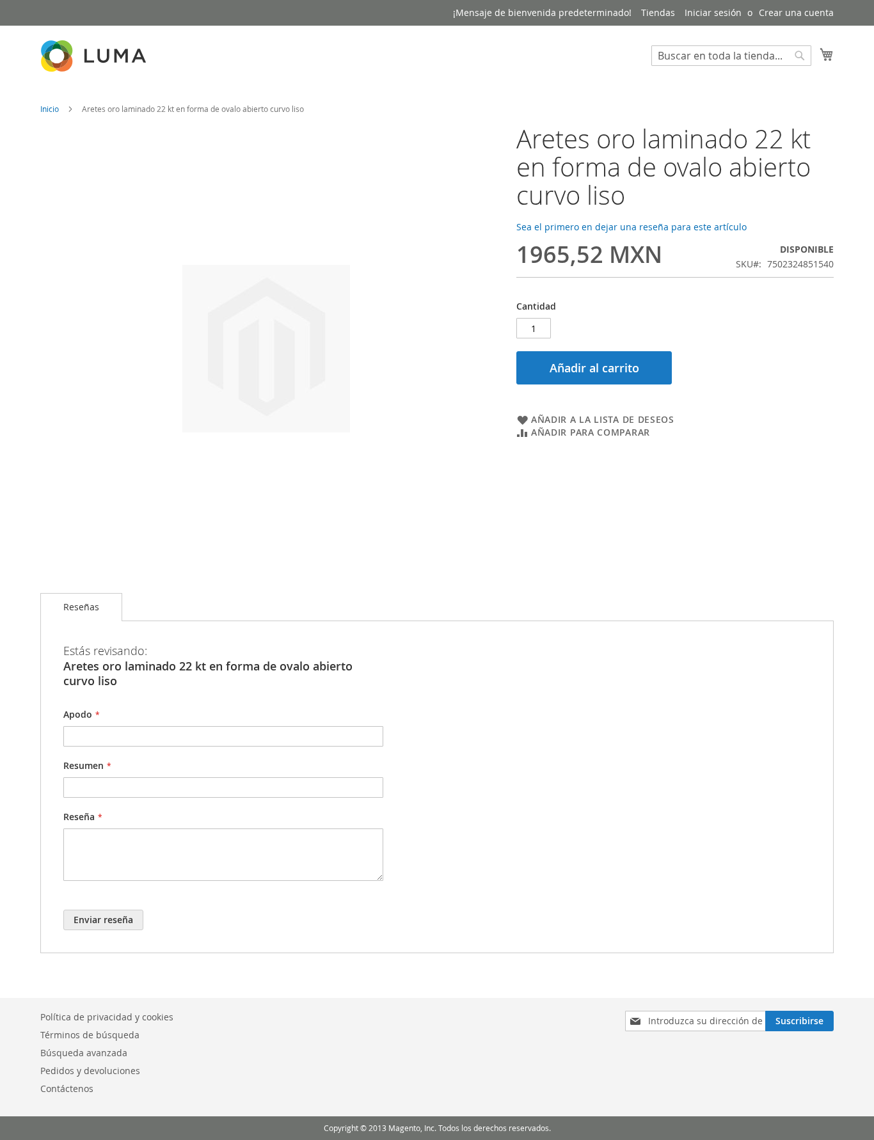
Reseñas (81, 607)
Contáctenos (66, 1088)
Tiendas (658, 12)
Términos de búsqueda (89, 1035)
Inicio (49, 109)
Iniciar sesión (713, 12)
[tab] (81, 607)
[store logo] (94, 56)
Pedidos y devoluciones (90, 1071)
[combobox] (731, 55)
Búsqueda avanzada (83, 1053)
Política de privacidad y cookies (106, 1017)
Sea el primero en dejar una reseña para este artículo (631, 227)
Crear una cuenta (796, 12)
